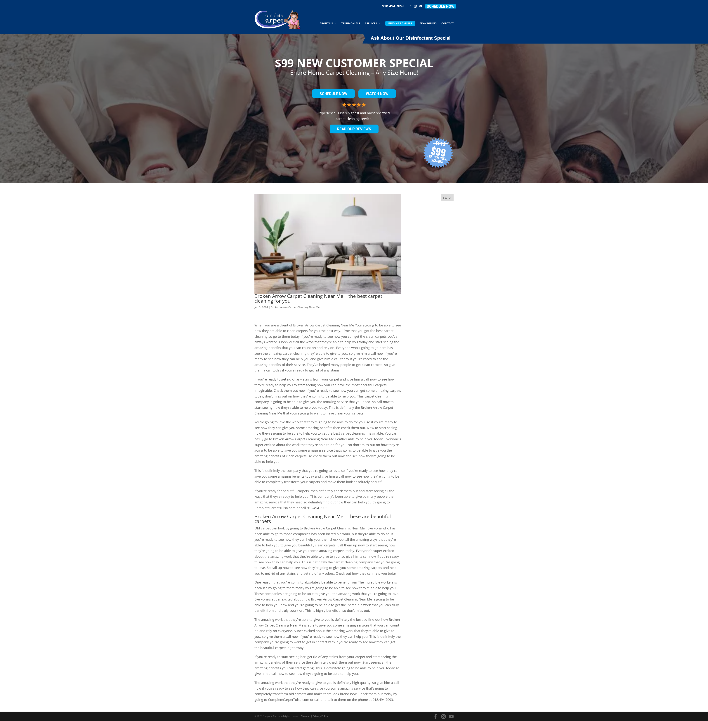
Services (371, 23)
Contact (447, 23)
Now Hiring (428, 23)
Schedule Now (440, 6)
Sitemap (305, 716)
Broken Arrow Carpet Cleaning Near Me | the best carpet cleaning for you (318, 298)
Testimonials (350, 23)
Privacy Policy (320, 716)
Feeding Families (400, 23)
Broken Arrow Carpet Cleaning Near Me (295, 307)
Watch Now (377, 94)
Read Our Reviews (354, 129)
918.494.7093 (393, 6)
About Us (326, 23)
